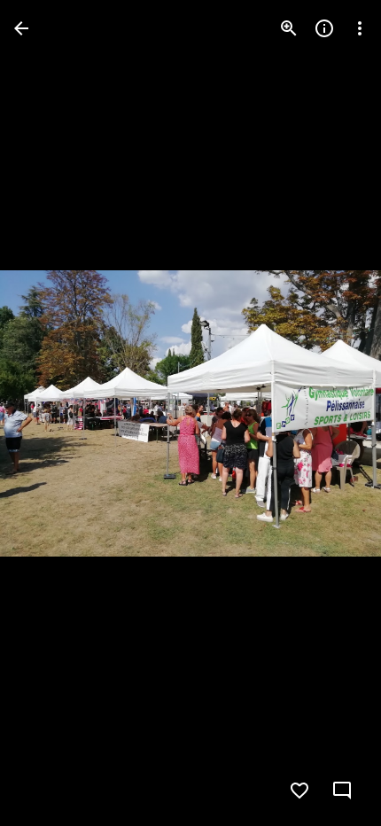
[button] (49, 413)
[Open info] (324, 28)
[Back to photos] (21, 28)
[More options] (359, 28)
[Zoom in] (289, 28)
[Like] (299, 790)
